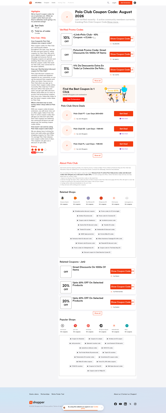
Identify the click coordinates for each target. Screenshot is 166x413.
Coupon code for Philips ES (97, 370)
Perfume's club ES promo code (86, 243)
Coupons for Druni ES (95, 366)
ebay (126, 329)
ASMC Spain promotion (87, 234)
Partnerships (45, 394)
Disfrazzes (115, 202)
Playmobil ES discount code (109, 243)
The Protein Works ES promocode (88, 352)
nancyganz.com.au (130, 202)
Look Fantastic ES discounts (115, 343)
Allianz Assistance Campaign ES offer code (110, 238)
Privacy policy (48, 406)
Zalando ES (76, 202)
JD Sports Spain (103, 329)
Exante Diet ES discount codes (88, 225)
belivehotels (115, 329)
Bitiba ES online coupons (85, 361)
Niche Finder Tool (58, 394)
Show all (97, 80)
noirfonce (63, 329)
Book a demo (34, 394)
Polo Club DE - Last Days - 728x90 (88, 129)
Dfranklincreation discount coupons (84, 211)
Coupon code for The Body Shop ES (110, 247)
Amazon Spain (64, 202)
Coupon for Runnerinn (78, 338)
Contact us (126, 394)
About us (117, 394)
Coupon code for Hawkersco (87, 220)
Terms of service (58, 406)
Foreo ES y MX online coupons (107, 361)
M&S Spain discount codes (115, 366)
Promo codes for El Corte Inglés (110, 211)
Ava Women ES (90, 202)
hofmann (88, 329)
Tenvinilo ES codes (109, 225)
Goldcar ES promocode (85, 215)
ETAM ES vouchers (77, 366)
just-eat (75, 329)
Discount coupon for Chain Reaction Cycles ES (97, 252)
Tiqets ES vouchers (110, 352)
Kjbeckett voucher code (93, 343)
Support (134, 394)
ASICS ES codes (108, 348)
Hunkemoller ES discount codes (106, 229)
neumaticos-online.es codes (89, 348)
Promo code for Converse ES (107, 215)
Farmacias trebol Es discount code (82, 238)
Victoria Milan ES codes (106, 234)
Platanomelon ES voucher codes (85, 357)
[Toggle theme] (135, 2)
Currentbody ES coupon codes (109, 357)
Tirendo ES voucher (85, 229)
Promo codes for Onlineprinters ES (83, 247)
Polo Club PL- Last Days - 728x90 (88, 144)
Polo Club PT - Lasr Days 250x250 (88, 114)
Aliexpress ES (103, 202)
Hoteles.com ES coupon (115, 338)
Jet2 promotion (76, 343)
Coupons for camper (96, 338)
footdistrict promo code (108, 220)
